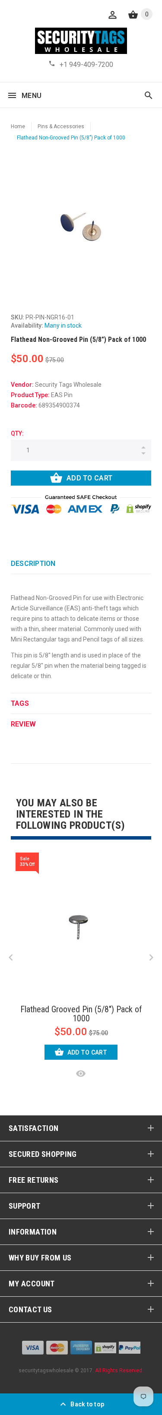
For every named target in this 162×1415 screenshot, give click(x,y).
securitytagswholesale (46, 1371)
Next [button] (151, 957)
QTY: (17, 433)
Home (18, 126)
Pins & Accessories (61, 126)
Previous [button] (11, 957)
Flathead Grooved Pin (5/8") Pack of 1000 (81, 1014)
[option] (81, 226)
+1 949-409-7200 (86, 64)
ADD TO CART (89, 478)
